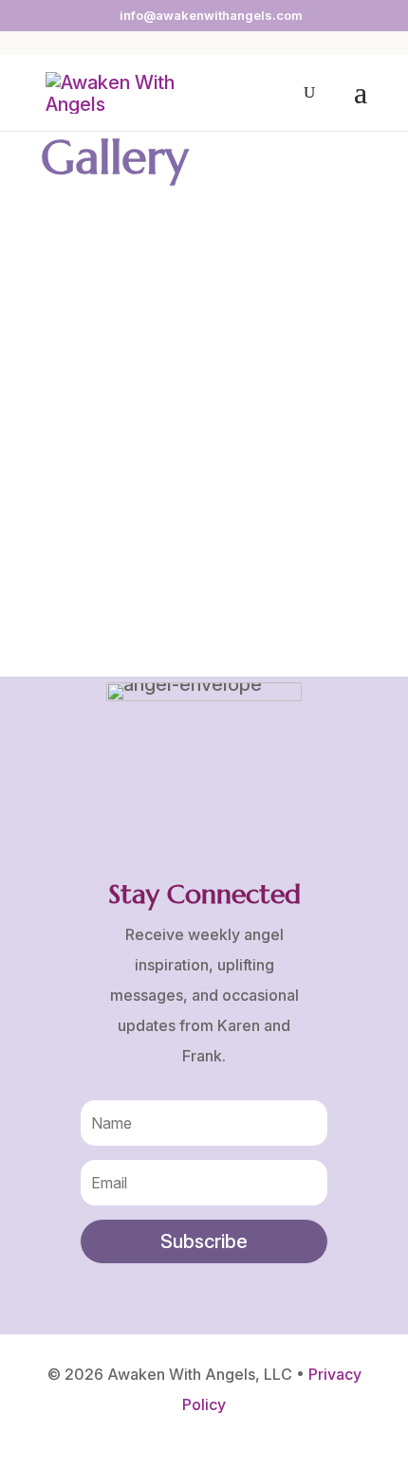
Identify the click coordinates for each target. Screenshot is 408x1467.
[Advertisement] (204, 418)
